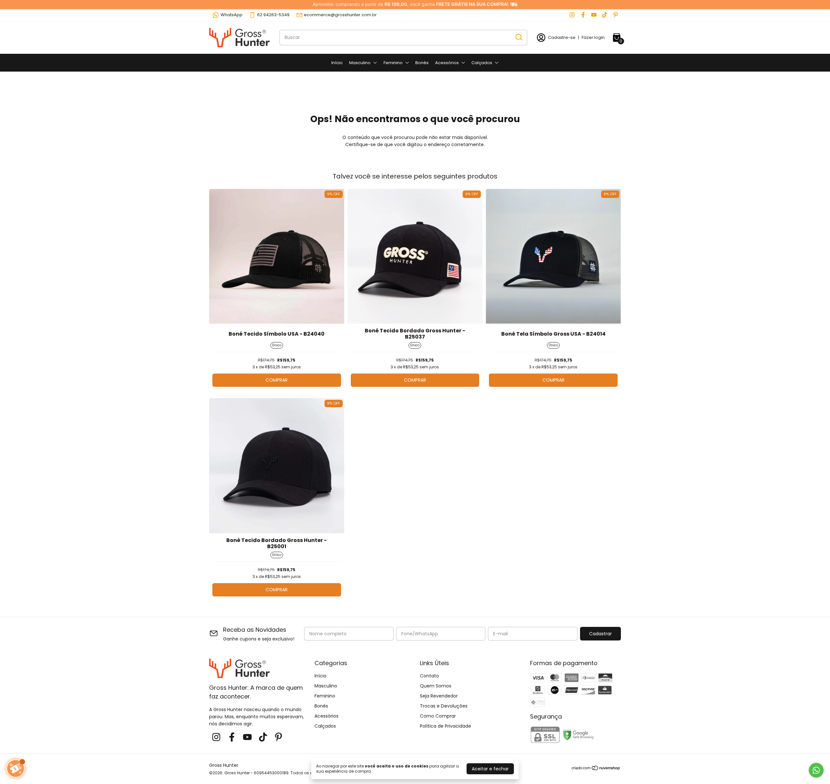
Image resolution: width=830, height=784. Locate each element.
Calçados (481, 63)
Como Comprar (438, 716)
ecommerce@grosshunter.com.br (340, 15)
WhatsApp (231, 15)
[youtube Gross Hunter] (593, 15)
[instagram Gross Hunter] (572, 15)
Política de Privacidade (445, 726)
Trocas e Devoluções (444, 706)
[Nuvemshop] (596, 769)
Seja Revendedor (439, 696)
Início (337, 63)
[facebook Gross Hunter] (583, 15)
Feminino (393, 63)
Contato (429, 676)
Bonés (422, 63)
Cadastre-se (561, 37)
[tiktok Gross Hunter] (604, 15)
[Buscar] (518, 37)
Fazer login (593, 37)
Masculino (360, 63)
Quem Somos (435, 686)
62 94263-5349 (273, 15)
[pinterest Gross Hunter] (615, 15)
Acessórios (447, 63)
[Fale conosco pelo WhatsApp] (816, 770)
